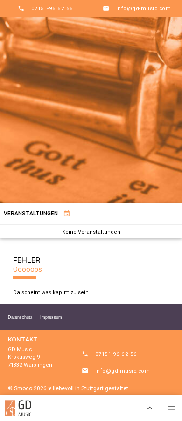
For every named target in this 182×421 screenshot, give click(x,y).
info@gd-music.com (136, 8)
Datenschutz (20, 317)
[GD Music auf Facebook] (128, 408)
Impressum (51, 317)
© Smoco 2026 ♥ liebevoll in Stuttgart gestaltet (68, 388)
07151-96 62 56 (45, 8)
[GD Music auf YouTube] (107, 408)
